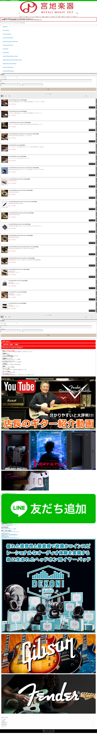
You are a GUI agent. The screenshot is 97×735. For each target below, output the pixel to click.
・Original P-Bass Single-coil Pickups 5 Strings (12, 59)
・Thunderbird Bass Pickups (8, 70)
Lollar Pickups (16, 22)
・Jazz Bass (4, 26)
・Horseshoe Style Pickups (7, 67)
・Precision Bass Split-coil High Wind (10, 41)
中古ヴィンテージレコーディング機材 (8, 528)
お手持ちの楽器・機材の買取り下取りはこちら (10, 531)
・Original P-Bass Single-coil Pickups (10, 56)
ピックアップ (11, 22)
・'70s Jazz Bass (5, 30)
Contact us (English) (5, 536)
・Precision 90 (5, 48)
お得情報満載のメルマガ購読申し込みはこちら (10, 537)
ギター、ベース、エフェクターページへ (9, 524)
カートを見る (3, 719)
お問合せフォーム (4, 535)
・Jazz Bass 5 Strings (6, 34)
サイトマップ (3, 726)
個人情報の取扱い (4, 724)
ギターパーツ (5, 22)
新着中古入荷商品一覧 (5, 527)
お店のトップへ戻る (4, 717)
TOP (1, 22)
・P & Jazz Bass (5, 52)
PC (53, 730)
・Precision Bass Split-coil (7, 37)
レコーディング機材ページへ (6, 525)
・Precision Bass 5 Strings (7, 45)
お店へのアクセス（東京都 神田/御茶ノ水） (9, 534)
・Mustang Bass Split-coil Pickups (9, 63)
